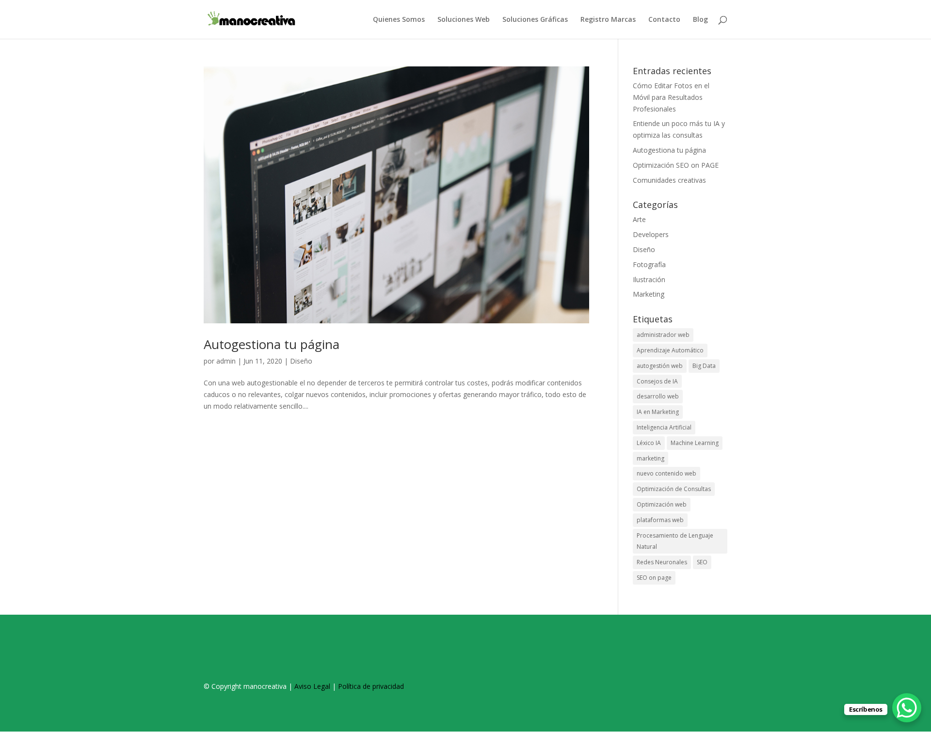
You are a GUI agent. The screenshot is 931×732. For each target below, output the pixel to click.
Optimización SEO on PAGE (676, 165)
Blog (700, 20)
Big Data (704, 366)
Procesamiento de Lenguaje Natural (675, 541)
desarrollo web (658, 396)
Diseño (301, 361)
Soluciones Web (463, 20)
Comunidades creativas (669, 180)
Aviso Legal (312, 686)
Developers (651, 234)
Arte (639, 219)
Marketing (648, 294)
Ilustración (649, 279)
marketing (650, 458)
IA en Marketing (658, 412)
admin (226, 361)
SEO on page (654, 577)
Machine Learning (695, 443)
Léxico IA (649, 443)
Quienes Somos (399, 20)
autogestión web (660, 366)
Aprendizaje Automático (670, 350)
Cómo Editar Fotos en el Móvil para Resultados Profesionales (671, 97)
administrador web (663, 335)
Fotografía (649, 264)
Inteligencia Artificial (664, 427)
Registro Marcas (608, 20)
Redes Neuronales (662, 562)
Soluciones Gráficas (535, 20)
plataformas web (660, 520)
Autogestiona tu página (271, 344)
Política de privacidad (371, 686)
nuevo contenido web (666, 473)
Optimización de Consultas (674, 489)
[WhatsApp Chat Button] (906, 707)
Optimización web (662, 504)
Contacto (664, 20)
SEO (702, 562)
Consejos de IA (657, 381)
